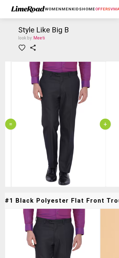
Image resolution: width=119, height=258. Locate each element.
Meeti (39, 37)
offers (102, 9)
